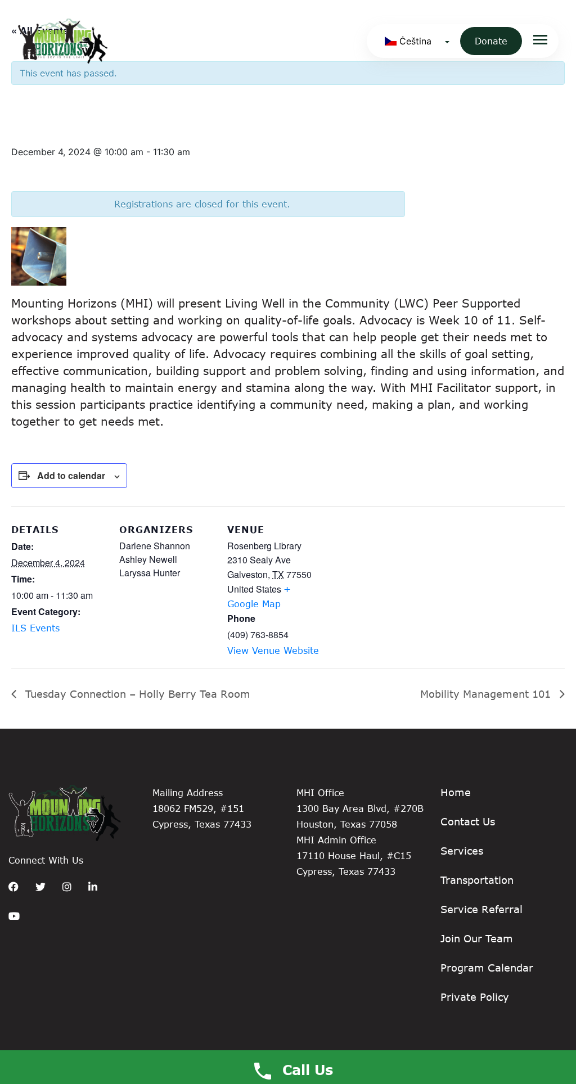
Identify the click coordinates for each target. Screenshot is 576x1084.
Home (455, 792)
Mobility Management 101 (487, 694)
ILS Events (35, 627)
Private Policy (474, 997)
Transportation (477, 880)
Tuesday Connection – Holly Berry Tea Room (136, 694)
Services (461, 850)
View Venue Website (273, 650)
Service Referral (481, 909)
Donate (491, 40)
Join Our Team (476, 938)
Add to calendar (71, 475)
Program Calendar (486, 967)
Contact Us (467, 821)
